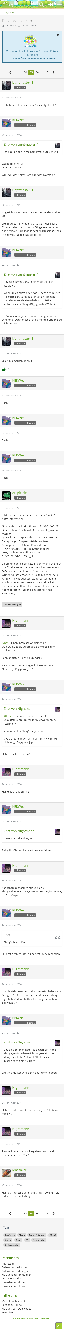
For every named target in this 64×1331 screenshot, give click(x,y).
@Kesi (5, 643)
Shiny (22, 1235)
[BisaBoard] (8, 4)
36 (37, 72)
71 (48, 72)
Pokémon (10, 1235)
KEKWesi (11, 25)
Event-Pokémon (37, 1235)
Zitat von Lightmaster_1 (21, 144)
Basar (18, 1240)
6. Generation (12, 1244)
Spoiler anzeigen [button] (12, 604)
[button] (59, 4)
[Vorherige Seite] (10, 72)
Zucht (8, 1240)
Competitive (39, 1240)
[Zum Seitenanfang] (58, 1325)
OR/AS (52, 1235)
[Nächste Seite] (53, 72)
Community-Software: (32, 1318)
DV (27, 1240)
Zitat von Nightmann (19, 708)
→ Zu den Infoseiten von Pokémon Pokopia (32, 58)
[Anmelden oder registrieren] (50, 4)
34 (25, 72)
